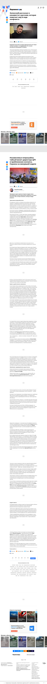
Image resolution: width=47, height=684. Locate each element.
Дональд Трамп (12, 566)
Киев (10, 569)
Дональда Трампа (26, 62)
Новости (16, 86)
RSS (25, 659)
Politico (27, 575)
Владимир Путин (32, 86)
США (14, 62)
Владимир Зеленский (26, 86)
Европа (36, 566)
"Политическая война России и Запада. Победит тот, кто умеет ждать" (23, 545)
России (11, 62)
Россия (22, 86)
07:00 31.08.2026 (12, 166)
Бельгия (27, 566)
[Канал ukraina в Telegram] (21, 651)
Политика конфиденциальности (21, 668)
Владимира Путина (18, 62)
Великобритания (31, 566)
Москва (24, 566)
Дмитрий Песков (34, 572)
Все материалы (16, 191)
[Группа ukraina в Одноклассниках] (25, 651)
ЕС (15, 566)
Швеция (24, 569)
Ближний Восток (32, 569)
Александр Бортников (13, 572)
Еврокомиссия (20, 566)
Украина (19, 86)
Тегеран (36, 569)
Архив (22, 659)
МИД (16, 575)
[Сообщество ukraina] (18, 651)
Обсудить (33, 558)
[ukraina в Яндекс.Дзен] (29, 651)
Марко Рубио (24, 572)
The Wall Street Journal (23, 575)
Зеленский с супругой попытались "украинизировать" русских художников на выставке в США (23, 66)
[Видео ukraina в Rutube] (32, 651)
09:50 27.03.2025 (12, 21)
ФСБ (18, 575)
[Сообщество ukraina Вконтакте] (14, 651)
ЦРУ (17, 566)
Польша (21, 569)
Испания (13, 569)
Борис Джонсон (29, 572)
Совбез (30, 575)
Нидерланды (17, 569)
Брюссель (27, 569)
